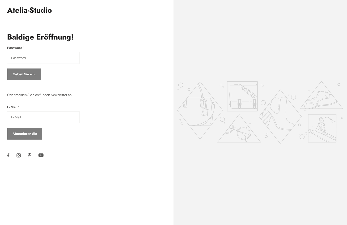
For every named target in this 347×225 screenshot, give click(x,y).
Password (16, 48)
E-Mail (13, 107)
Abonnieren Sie (25, 134)
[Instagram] (19, 155)
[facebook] (8, 155)
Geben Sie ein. (24, 74)
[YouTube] (40, 155)
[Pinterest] (29, 155)
